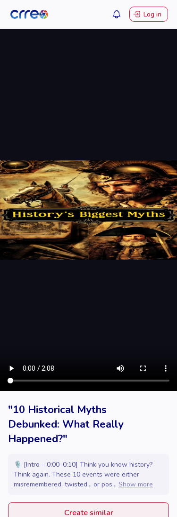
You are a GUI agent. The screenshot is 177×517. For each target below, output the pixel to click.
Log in (152, 14)
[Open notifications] (116, 14)
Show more (135, 484)
